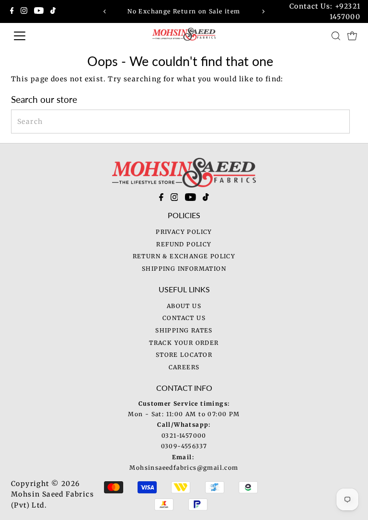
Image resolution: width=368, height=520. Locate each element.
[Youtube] (39, 11)
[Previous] (105, 11)
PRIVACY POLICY (184, 231)
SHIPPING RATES (184, 330)
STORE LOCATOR (184, 354)
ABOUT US (184, 306)
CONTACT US (184, 317)
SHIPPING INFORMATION (184, 268)
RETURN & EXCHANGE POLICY (184, 256)
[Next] (263, 11)
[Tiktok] (53, 11)
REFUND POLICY (183, 244)
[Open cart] (352, 35)
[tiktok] (205, 199)
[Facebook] (12, 11)
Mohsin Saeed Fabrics (52, 494)
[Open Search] (336, 36)
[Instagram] (24, 11)
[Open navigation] (50, 36)
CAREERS (184, 367)
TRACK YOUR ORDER (183, 342)
